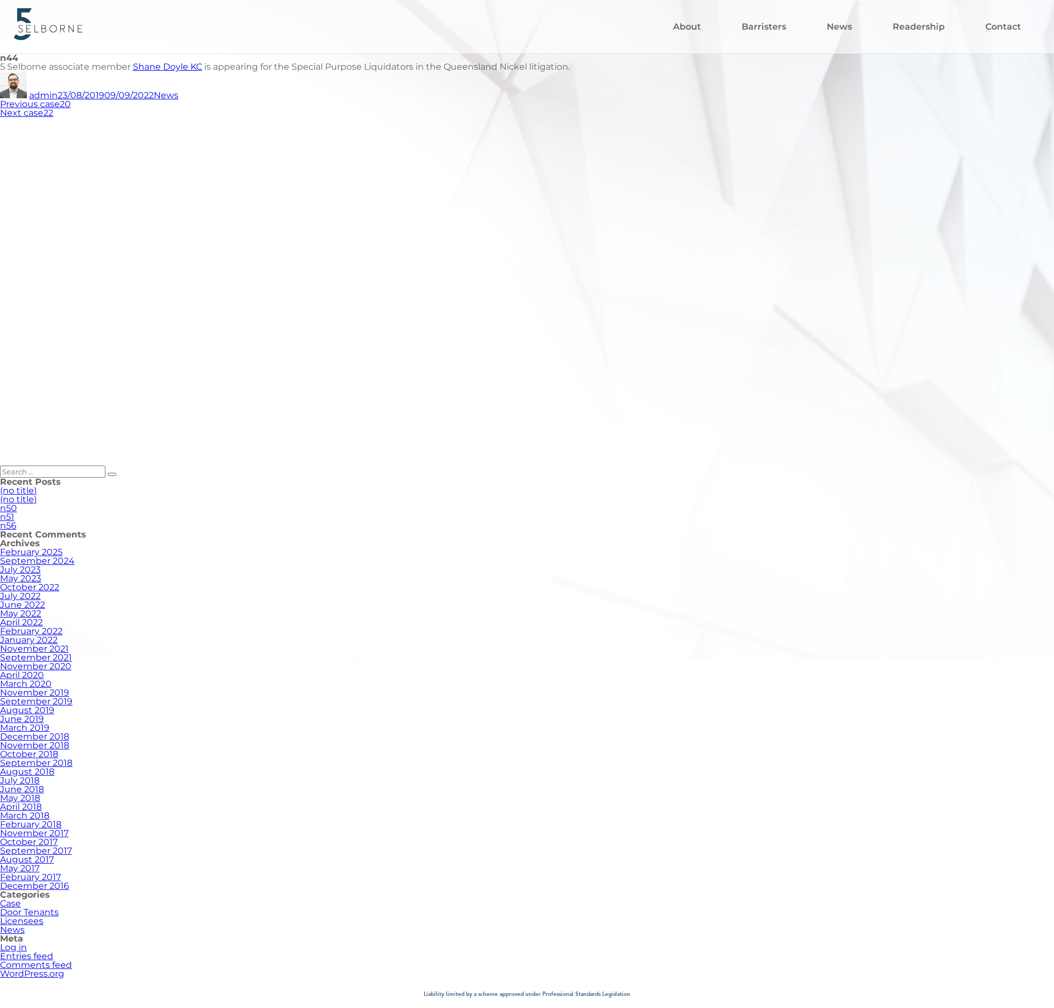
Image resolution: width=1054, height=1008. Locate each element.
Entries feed (26, 956)
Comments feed (36, 965)
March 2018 (24, 815)
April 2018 (21, 807)
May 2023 (20, 578)
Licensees (21, 921)
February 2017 (30, 877)
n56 (8, 525)
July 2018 (20, 780)
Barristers (764, 26)
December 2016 (34, 886)
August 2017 (27, 859)
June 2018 (22, 789)
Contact (1003, 26)
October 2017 (29, 842)
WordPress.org (32, 973)
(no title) (18, 490)
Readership (919, 26)
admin (43, 95)
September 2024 (37, 561)
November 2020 (35, 666)
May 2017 (20, 868)
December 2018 (34, 736)
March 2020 (26, 684)
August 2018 (27, 771)
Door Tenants (29, 912)
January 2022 (29, 640)
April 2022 (21, 622)
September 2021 (36, 657)
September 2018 (36, 763)
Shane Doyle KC (167, 66)
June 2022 (22, 605)
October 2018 (29, 754)
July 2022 (20, 596)
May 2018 (20, 798)
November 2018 (34, 745)
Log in (13, 947)
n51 (7, 517)
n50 (8, 508)
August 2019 (27, 710)
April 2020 (22, 675)
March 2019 (24, 728)
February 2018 (30, 824)
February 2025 (31, 552)
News (839, 26)
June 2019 (22, 719)
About (687, 26)
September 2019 (36, 701)
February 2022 (31, 631)
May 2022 (20, 613)
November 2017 (34, 833)
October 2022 (29, 587)
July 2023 (20, 569)
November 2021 (34, 648)
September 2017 (36, 850)
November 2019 (34, 692)
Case (10, 903)
